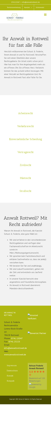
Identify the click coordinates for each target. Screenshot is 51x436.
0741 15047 (17, 338)
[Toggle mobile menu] (45, 14)
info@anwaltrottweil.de (31, 2)
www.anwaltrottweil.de (15, 354)
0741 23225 (14, 341)
